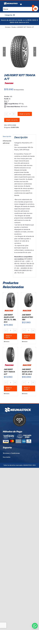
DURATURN (15, 127)
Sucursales (6, 457)
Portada (7, 27)
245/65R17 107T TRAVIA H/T (9, 372)
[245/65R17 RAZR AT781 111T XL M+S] (28, 354)
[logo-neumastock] (11, 2)
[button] (35, 626)
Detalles (7, 341)
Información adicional (7, 142)
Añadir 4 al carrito (12, 120)
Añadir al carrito (25, 114)
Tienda (13, 27)
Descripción (7, 136)
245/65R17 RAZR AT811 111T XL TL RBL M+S (10, 318)
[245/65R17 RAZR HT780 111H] (28, 300)
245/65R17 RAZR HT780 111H (27, 317)
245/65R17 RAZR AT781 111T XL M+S (27, 372)
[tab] (7, 136)
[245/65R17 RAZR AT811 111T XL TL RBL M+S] (10, 300)
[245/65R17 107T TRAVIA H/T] (10, 354)
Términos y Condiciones (11, 453)
